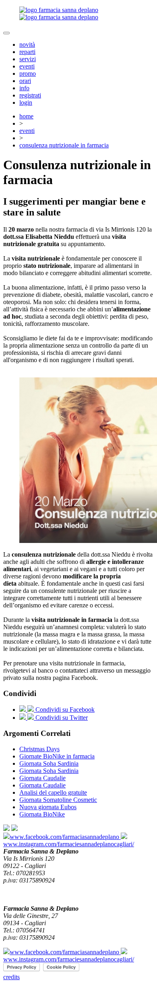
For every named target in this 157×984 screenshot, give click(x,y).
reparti (27, 51)
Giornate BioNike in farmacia (57, 756)
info (24, 88)
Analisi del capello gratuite (53, 792)
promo (27, 73)
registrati (30, 95)
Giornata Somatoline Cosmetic (58, 799)
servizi (27, 59)
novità (27, 44)
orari (25, 80)
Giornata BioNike (42, 814)
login (25, 102)
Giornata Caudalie (42, 778)
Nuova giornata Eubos (47, 807)
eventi (27, 66)
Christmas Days (39, 749)
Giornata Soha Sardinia (48, 763)
